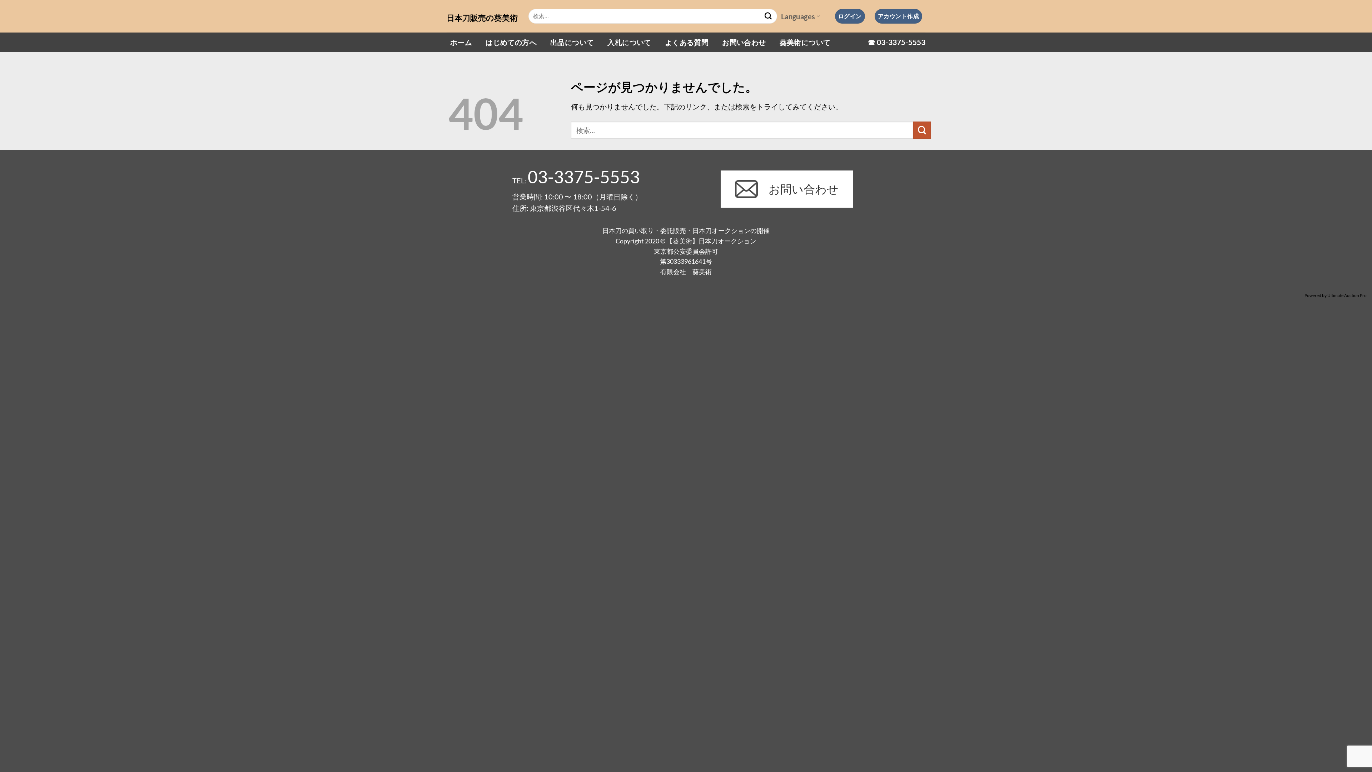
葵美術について (805, 42)
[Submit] (768, 16)
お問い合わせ (744, 42)
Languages (798, 16)
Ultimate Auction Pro (1347, 295)
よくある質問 (687, 42)
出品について (572, 42)
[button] (850, 16)
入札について (629, 42)
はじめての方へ (511, 42)
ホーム (461, 42)
